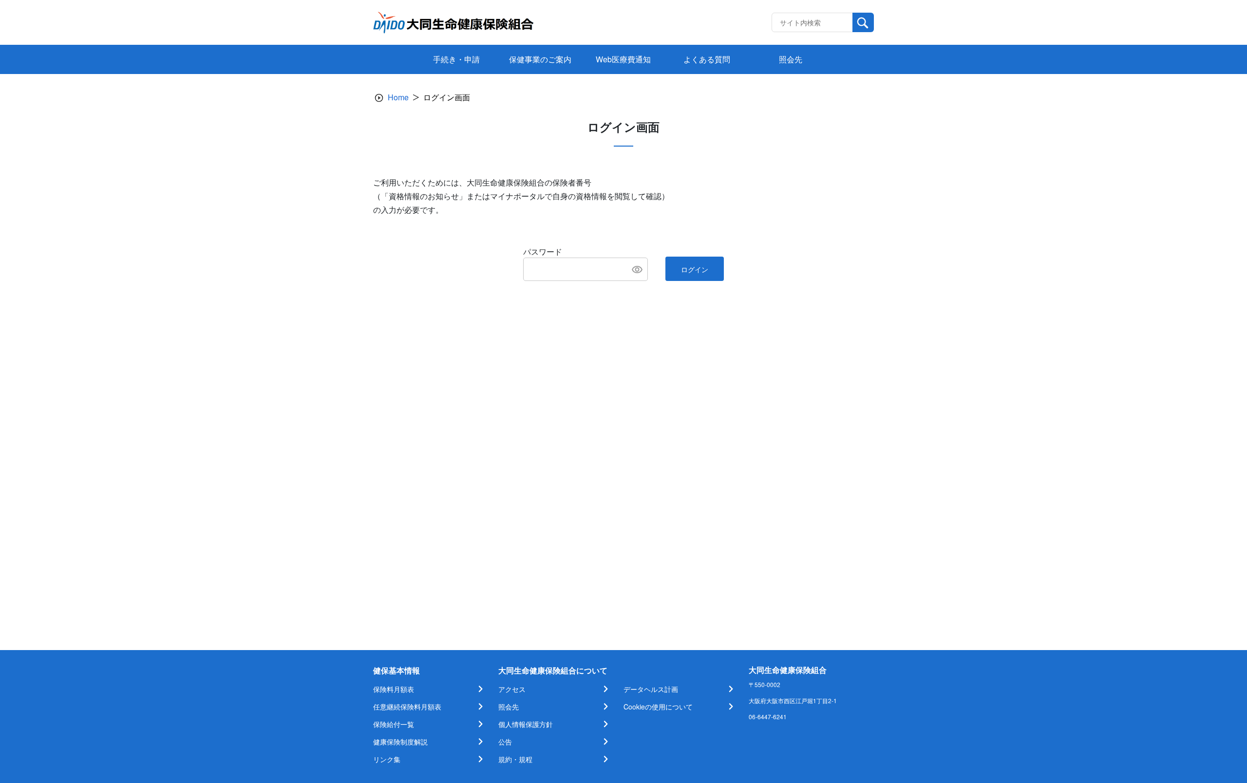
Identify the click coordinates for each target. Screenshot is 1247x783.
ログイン (694, 269)
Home (398, 97)
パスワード (542, 251)
